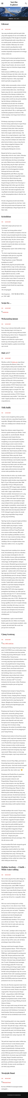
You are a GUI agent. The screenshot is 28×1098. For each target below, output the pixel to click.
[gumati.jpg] (4, 312)
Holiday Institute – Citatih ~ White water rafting (13, 868)
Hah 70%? (5, 353)
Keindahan (6, 216)
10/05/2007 (8, 639)
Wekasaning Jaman (9, 318)
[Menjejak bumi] (6, 1082)
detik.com (14, 362)
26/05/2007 (8, 221)
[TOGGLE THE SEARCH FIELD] (26, 3)
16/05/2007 (8, 358)
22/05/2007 (8, 324)
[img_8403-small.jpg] (7, 643)
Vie (2, 29)
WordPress (17, 1095)
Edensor (5, 24)
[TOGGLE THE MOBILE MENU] (2, 3)
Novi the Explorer (14, 3)
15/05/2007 (8, 412)
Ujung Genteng (8, 634)
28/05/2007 (8, 29)
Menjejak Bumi (8, 1073)
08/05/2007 (8, 874)
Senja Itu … (6, 303)
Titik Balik (6, 407)
